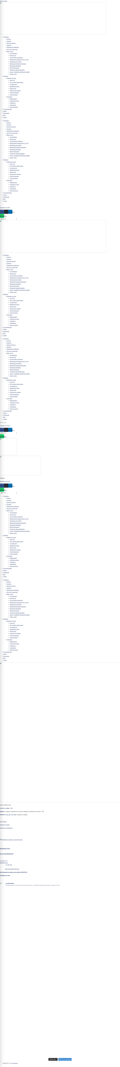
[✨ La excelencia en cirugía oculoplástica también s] (14, 941)
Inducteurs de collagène (15, 90)
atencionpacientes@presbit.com (12, 869)
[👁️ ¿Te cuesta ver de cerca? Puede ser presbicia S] (105, 935)
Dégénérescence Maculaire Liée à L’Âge (19, 59)
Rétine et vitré (10, 51)
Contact (5, 117)
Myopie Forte (13, 55)
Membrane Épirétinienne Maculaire (18, 63)
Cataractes (9, 41)
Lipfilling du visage (14, 101)
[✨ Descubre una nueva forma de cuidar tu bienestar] (14, 1042)
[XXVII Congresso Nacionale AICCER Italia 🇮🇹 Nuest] (75, 1036)
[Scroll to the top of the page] (0, 1066)
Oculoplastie (9, 96)
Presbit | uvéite (13, 74)
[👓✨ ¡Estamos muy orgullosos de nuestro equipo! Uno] (75, 974)
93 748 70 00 (3, 204)
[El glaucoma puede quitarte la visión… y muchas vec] (105, 1034)
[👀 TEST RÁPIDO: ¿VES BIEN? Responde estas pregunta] (45, 975)
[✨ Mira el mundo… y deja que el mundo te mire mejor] (105, 973)
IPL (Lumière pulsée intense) (16, 82)
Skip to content (3, 1)
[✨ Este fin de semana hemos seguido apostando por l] (75, 1007)
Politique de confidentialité (6, 828)
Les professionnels (7, 109)
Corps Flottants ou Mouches (16, 57)
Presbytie (9, 39)
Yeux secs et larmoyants (12, 49)
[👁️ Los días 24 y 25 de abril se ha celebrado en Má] (75, 939)
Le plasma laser (13, 84)
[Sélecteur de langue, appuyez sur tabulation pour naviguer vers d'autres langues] (9, 219)
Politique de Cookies (5, 824)
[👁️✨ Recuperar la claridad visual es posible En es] (45, 942)
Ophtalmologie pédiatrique (13, 47)
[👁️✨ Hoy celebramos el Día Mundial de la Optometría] (105, 1000)
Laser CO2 (12, 80)
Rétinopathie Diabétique (15, 65)
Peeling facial (13, 88)
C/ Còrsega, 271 (3, 860)
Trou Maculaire (13, 53)
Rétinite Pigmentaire (14, 68)
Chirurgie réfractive (11, 43)
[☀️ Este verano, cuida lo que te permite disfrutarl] (14, 905)
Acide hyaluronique (14, 92)
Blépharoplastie (13, 98)
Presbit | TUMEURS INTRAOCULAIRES (20, 72)
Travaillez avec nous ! (5, 207)
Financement (6, 113)
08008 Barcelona (4, 862)
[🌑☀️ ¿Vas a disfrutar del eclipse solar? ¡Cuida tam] (45, 905)
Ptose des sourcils (14, 107)
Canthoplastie (13, 105)
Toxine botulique (14, 94)
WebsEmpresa (15, 1063)
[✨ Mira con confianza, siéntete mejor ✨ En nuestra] (14, 976)
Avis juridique (3, 821)
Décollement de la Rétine (15, 61)
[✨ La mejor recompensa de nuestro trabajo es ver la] (75, 899)
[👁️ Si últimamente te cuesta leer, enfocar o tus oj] (105, 895)
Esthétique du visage (11, 78)
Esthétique (5, 76)
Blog (4, 115)
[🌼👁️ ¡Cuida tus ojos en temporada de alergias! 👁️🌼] (45, 1006)
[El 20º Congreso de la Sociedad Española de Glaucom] (45, 1039)
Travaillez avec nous (5, 875)
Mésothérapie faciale (14, 86)
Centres (5, 111)
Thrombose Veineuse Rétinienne (17, 70)
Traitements (6, 37)
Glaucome (9, 45)
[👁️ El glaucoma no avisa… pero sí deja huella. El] (14, 1009)
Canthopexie (13, 103)
